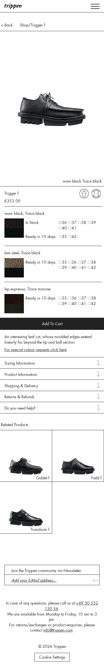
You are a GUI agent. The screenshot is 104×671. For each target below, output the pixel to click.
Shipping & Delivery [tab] (21, 385)
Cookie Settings (52, 657)
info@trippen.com (58, 630)
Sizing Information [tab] (19, 363)
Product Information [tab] (20, 374)
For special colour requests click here (35, 349)
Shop (24, 25)
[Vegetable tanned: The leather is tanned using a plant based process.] (84, 193)
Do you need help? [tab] (19, 408)
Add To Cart (52, 323)
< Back (7, 25)
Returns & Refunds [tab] (19, 396)
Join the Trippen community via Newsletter (46, 570)
